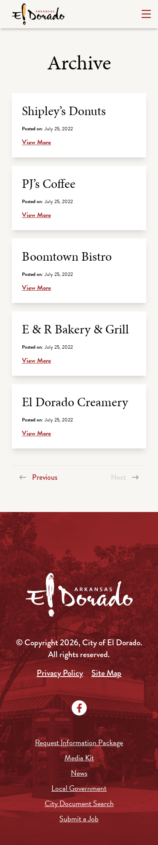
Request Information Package (79, 742)
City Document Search (79, 803)
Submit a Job (79, 818)
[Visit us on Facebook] (79, 707)
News (79, 773)
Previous (44, 477)
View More (36, 142)
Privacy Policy (60, 673)
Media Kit (79, 757)
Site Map (106, 673)
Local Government (79, 788)
